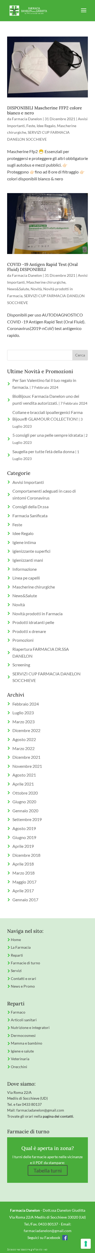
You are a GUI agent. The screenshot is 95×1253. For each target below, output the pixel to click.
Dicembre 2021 (26, 757)
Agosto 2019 (24, 828)
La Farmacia (21, 947)
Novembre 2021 (27, 766)
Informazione (24, 569)
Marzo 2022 (23, 748)
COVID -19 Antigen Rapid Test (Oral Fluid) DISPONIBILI (42, 267)
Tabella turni (48, 1170)
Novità (36, 289)
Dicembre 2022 (26, 730)
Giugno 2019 (24, 837)
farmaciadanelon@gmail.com (40, 1110)
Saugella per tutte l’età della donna (43, 451)
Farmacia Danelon (27, 119)
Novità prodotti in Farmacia (37, 613)
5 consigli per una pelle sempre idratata (47, 435)
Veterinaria (20, 1058)
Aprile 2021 (23, 783)
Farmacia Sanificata (30, 515)
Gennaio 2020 (25, 810)
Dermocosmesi (23, 1035)
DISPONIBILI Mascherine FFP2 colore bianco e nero (44, 110)
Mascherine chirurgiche (45, 282)
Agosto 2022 (24, 739)
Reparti (17, 955)
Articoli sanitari (24, 1020)
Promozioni (23, 640)
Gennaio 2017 (25, 899)
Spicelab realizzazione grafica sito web (27, 1249)
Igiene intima (24, 542)
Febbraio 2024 (25, 703)
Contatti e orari (23, 978)
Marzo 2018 (23, 872)
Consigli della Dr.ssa (30, 506)
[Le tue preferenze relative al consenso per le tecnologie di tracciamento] (86, 1244)
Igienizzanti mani (27, 560)
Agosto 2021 (24, 774)
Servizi (16, 970)
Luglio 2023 (23, 712)
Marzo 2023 (23, 721)
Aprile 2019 (23, 846)
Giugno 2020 (24, 801)
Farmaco (18, 1012)
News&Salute (18, 289)
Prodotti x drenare (29, 631)
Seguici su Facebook (43, 1237)
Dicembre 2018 (26, 855)
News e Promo (23, 986)
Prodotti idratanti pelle (33, 622)
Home (16, 939)
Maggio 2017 (24, 881)
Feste (30, 125)
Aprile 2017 (23, 890)
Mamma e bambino (26, 1043)
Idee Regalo (46, 125)
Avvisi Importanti (28, 482)
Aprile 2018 (23, 863)
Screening (21, 664)
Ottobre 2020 (25, 792)
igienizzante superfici (31, 551)
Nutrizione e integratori (30, 1027)
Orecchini (19, 1066)
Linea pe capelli (26, 577)
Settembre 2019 (27, 819)
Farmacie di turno (25, 963)
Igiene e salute (22, 1051)
